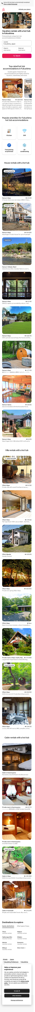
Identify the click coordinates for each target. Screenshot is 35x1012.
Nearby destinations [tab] (8, 926)
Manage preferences (17, 1000)
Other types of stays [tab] (23, 926)
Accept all (17, 991)
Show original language (10, 4)
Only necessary (16, 995)
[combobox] (17, 44)
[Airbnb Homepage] (3, 9)
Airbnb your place (24, 9)
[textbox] (9, 50)
